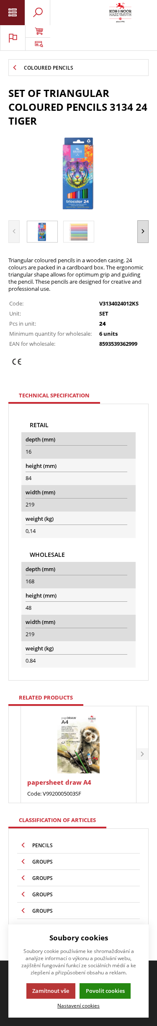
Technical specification (54, 395)
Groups (42, 861)
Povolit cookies (105, 991)
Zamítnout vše (50, 991)
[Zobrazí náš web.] (37, 44)
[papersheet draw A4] (78, 743)
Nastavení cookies (78, 1005)
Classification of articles (57, 820)
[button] (143, 231)
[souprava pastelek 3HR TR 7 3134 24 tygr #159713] (78, 172)
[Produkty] (120, 12)
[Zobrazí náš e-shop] (37, 31)
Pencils (42, 845)
